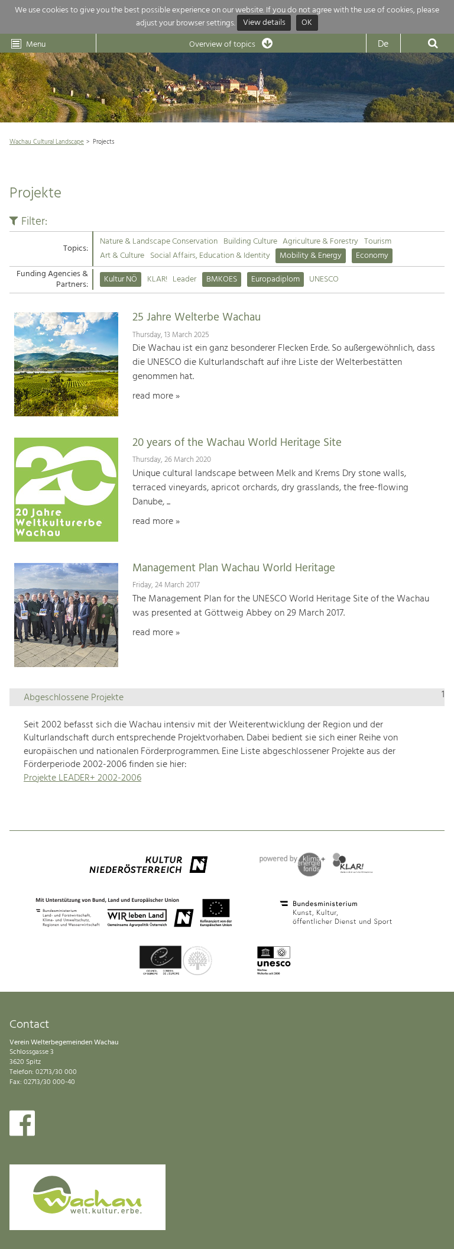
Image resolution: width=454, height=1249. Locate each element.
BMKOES (221, 279)
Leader (184, 279)
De (383, 44)
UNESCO (324, 279)
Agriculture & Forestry (320, 241)
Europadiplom (275, 279)
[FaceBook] (22, 1126)
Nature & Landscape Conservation (159, 241)
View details (264, 23)
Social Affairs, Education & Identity (210, 256)
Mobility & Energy (311, 256)
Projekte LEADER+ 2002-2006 (82, 778)
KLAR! (157, 279)
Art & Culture (122, 256)
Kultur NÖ (120, 279)
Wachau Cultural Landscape (46, 142)
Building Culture (250, 241)
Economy (372, 256)
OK (306, 23)
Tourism (377, 241)
